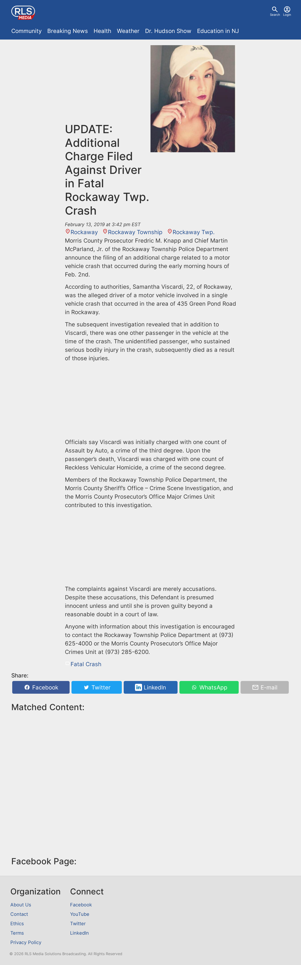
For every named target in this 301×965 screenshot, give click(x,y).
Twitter (100, 687)
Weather (128, 31)
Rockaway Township (135, 232)
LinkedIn (154, 687)
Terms (17, 933)
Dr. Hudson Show (168, 31)
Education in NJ (218, 31)
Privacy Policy (25, 942)
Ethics (17, 923)
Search (275, 14)
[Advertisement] (107, 84)
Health (102, 31)
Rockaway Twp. (194, 232)
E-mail (268, 687)
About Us (20, 905)
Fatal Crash (86, 664)
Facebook (44, 687)
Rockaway (84, 232)
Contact (19, 914)
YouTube (79, 914)
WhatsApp (212, 687)
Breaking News (67, 31)
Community (26, 31)
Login (287, 14)
